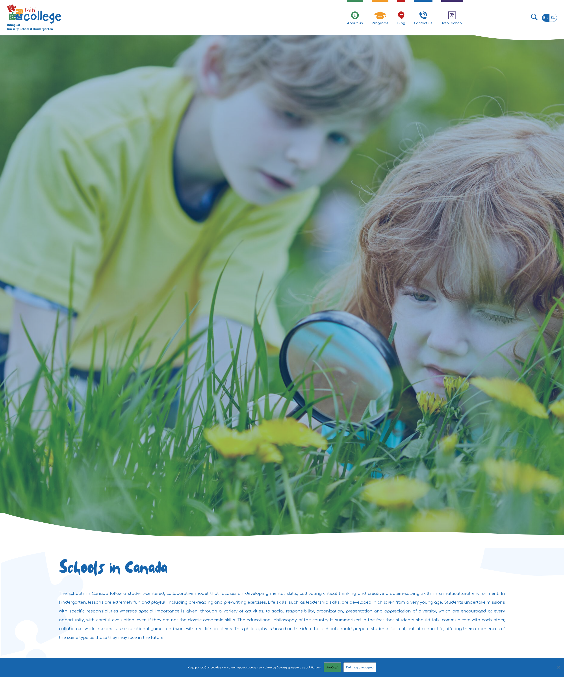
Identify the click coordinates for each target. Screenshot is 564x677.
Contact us (423, 23)
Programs (380, 23)
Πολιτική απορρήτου (360, 667)
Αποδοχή (332, 667)
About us (355, 23)
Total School (452, 23)
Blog (401, 23)
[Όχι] (558, 667)
